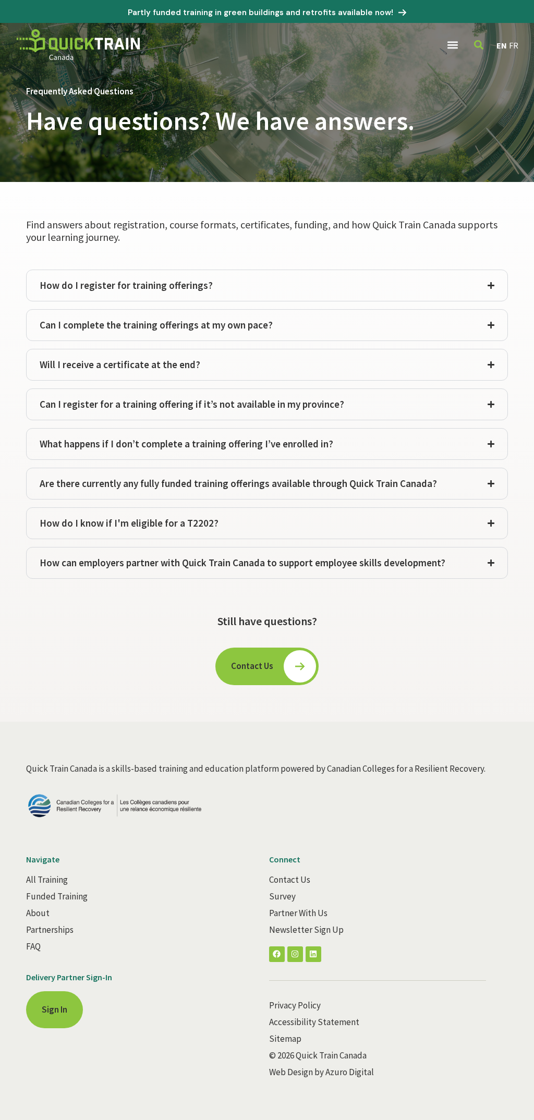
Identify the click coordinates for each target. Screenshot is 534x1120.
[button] (452, 44)
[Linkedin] (313, 954)
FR (513, 45)
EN (501, 45)
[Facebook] (277, 954)
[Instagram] (295, 954)
